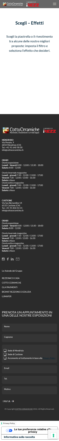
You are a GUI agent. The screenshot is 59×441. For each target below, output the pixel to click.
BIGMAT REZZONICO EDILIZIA (16, 292)
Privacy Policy (49, 358)
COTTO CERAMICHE (11, 282)
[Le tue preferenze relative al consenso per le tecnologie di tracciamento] (53, 435)
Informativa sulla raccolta (19, 436)
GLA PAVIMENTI (9, 287)
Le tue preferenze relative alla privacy (32, 430)
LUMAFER (6, 296)
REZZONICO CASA (11, 278)
